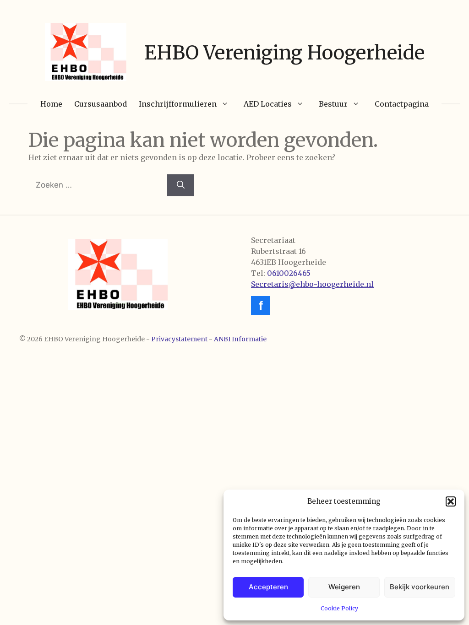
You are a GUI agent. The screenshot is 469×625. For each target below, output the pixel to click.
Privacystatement (179, 339)
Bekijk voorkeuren (419, 586)
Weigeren (344, 586)
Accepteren (268, 586)
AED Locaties (268, 103)
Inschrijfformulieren (178, 103)
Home (51, 103)
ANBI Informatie (240, 339)
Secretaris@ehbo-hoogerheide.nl (312, 284)
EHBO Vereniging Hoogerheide (284, 53)
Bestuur (333, 103)
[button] (450, 501)
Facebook (260, 305)
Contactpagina (402, 103)
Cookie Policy (339, 608)
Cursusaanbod (100, 103)
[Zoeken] (180, 185)
